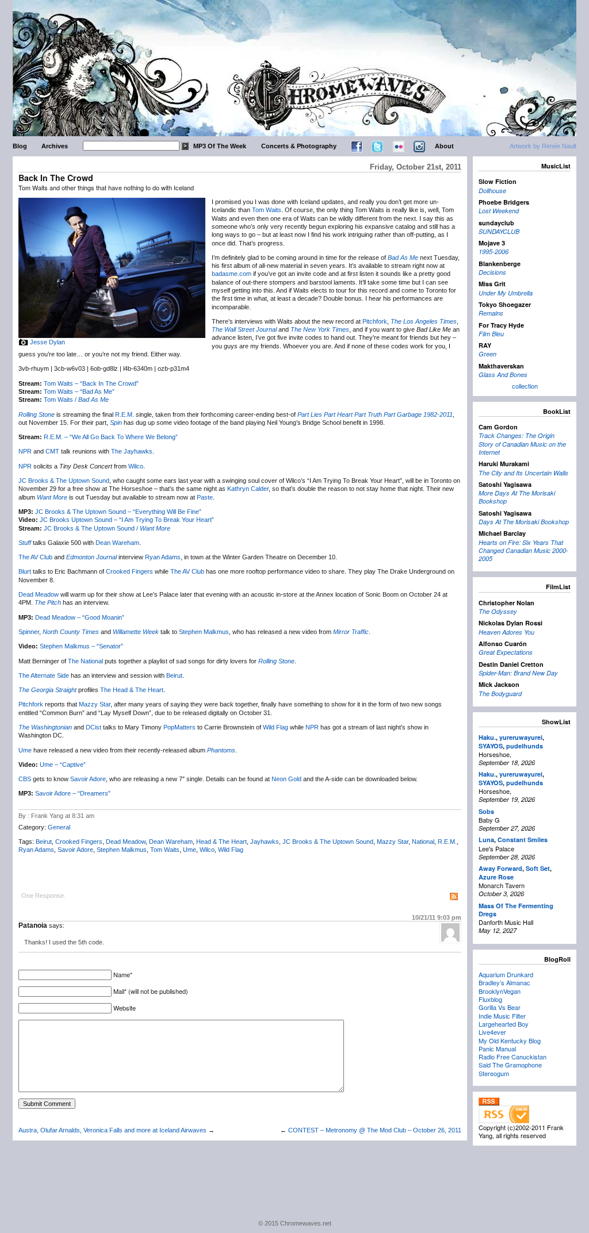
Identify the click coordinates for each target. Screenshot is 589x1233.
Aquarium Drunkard (506, 974)
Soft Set (538, 868)
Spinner (28, 631)
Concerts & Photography (298, 146)
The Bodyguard (500, 693)
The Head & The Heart (131, 689)
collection (525, 385)
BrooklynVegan (500, 991)
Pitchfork (374, 321)
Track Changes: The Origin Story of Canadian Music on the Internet (522, 443)
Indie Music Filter (502, 1015)
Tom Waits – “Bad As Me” (79, 391)
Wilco (135, 466)
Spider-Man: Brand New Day (518, 673)
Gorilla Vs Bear (500, 1007)
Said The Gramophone (510, 1064)
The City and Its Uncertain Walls (523, 472)
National (423, 841)
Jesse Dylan (47, 342)
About (444, 146)
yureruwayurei (520, 737)
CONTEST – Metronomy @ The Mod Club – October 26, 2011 (374, 1130)
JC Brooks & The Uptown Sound (63, 480)
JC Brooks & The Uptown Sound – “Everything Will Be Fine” (118, 511)
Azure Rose (496, 877)
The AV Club (35, 557)
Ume (25, 750)
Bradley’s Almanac (504, 982)
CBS (24, 778)
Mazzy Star (94, 704)
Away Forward (500, 868)
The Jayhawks (131, 451)
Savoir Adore (88, 778)
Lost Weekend (499, 210)
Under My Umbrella (506, 293)
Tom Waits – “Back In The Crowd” (91, 383)
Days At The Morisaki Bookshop (524, 521)
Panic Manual (497, 1048)
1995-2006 (493, 251)
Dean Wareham (117, 542)
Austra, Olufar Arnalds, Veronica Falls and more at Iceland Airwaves (112, 1130)
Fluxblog (490, 999)
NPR (25, 451)
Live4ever (492, 1031)
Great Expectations (506, 652)
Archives (54, 146)
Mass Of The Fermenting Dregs (516, 909)
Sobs (486, 811)
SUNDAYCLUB (499, 231)
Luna (486, 839)
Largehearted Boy (504, 1023)
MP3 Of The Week (219, 146)
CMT (52, 451)
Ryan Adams (163, 557)
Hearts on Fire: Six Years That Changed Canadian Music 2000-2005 (523, 550)
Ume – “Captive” (63, 764)
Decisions (492, 272)
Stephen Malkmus (204, 631)
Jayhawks (264, 841)
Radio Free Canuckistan (512, 1056)
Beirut (174, 675)
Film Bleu (491, 333)
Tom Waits (266, 209)
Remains (491, 313)
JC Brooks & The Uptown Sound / (107, 528)
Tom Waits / (76, 399)
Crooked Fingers (129, 571)
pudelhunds (524, 746)
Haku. (487, 737)
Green (487, 353)
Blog (20, 146)
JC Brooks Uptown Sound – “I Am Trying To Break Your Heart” (127, 519)
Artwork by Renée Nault (543, 146)
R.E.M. (124, 414)
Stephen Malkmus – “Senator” (81, 646)
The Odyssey (498, 611)
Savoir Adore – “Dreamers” (72, 793)
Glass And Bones (503, 374)
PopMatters (179, 727)
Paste (205, 497)
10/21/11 (436, 917)
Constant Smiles (523, 839)
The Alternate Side (43, 675)
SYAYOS (491, 746)
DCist (93, 727)
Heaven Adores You (506, 632)
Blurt (24, 571)
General (59, 827)
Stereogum (494, 1073)
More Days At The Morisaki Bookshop (517, 497)
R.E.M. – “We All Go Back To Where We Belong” (111, 436)
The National (85, 661)
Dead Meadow (38, 594)
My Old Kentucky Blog (510, 1040)
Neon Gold (286, 778)
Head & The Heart (221, 841)
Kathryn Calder (248, 488)
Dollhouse (492, 190)
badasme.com (231, 273)
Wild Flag (275, 727)
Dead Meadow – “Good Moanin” (79, 617)
